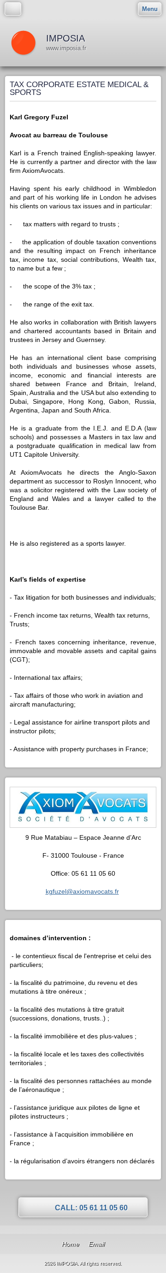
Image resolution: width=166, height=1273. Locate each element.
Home (70, 1244)
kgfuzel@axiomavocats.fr (82, 891)
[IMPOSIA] (23, 42)
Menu (150, 9)
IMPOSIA (65, 38)
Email (97, 1244)
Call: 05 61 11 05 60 (91, 1208)
